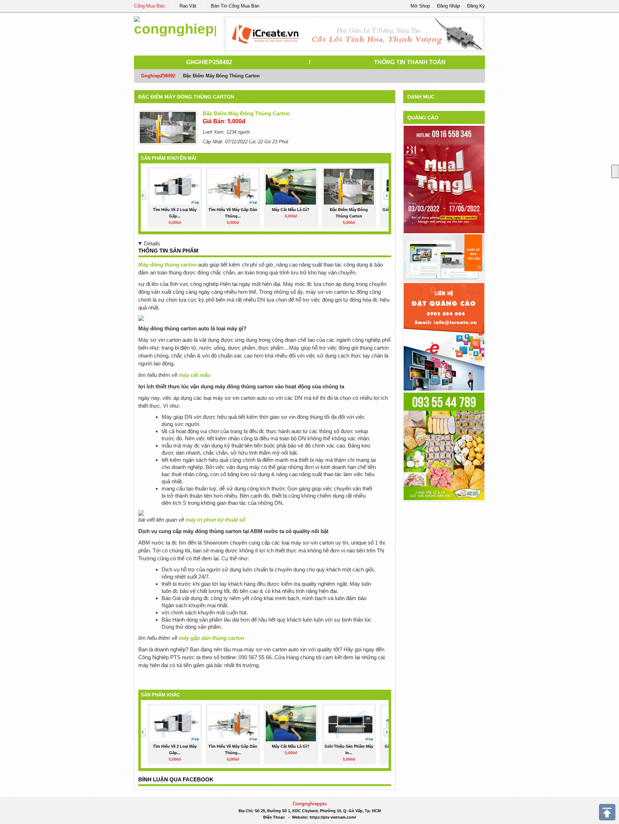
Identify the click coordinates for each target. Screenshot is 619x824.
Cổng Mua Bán (149, 6)
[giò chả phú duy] (444, 446)
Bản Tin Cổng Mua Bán (235, 6)
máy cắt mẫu (194, 375)
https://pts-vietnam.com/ (333, 817)
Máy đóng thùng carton (167, 265)
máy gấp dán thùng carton (211, 638)
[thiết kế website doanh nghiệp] (444, 257)
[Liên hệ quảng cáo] (444, 336)
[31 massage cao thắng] (444, 179)
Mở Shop (420, 6)
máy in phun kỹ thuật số (215, 520)
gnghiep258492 (209, 62)
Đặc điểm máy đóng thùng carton (186, 97)
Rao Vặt (187, 6)
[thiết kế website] (354, 34)
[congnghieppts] (175, 25)
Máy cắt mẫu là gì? (291, 209)
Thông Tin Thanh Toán (410, 62)
